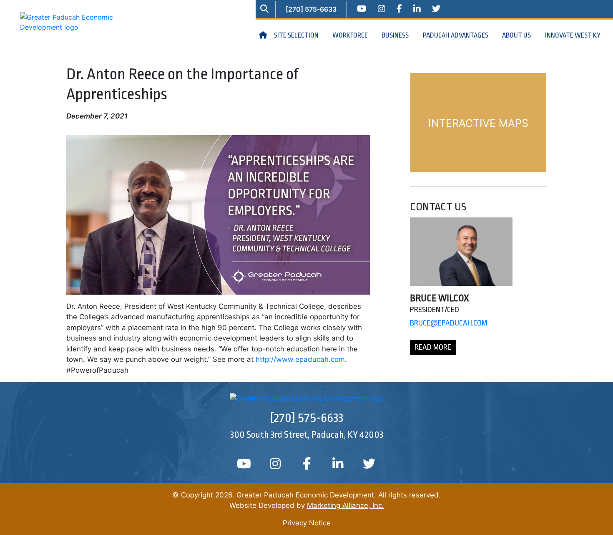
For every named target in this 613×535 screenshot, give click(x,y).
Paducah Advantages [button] (456, 35)
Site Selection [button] (297, 35)
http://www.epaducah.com (300, 359)
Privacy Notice (307, 523)
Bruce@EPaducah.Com (448, 323)
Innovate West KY (572, 35)
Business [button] (396, 35)
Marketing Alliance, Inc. (345, 505)
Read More (433, 347)
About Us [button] (517, 35)
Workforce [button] (350, 35)
